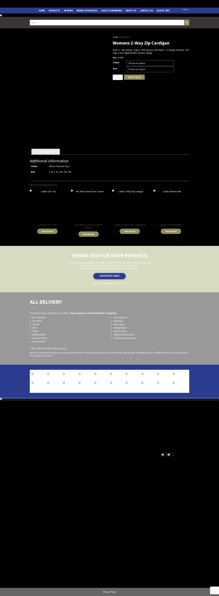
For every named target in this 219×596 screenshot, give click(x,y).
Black (51, 166)
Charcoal (59, 166)
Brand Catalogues (87, 10)
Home (42, 10)
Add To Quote (134, 77)
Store (115, 37)
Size (115, 68)
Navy (67, 166)
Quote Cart (163, 10)
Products (54, 10)
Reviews (68, 10)
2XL (61, 171)
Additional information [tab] (45, 151)
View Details (47, 231)
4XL (69, 171)
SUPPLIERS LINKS (109, 276)
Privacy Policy (109, 591)
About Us (131, 10)
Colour (116, 62)
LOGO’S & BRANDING (111, 10)
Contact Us (146, 10)
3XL (65, 171)
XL (57, 171)
